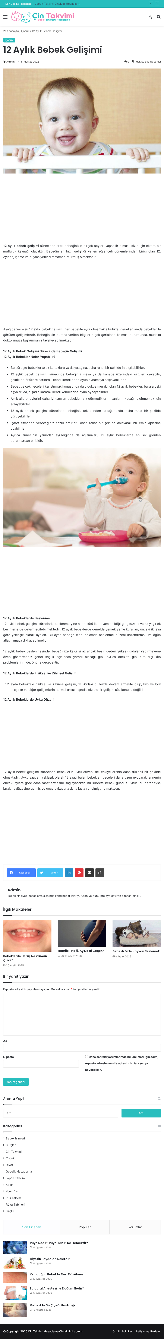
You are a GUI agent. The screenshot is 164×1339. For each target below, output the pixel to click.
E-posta (8, 1057)
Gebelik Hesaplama (19, 1171)
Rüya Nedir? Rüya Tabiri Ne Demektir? (59, 1243)
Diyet (9, 1165)
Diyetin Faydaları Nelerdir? (50, 1259)
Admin (10, 61)
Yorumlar (135, 1227)
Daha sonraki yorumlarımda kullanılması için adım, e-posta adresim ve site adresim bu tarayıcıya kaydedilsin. (121, 1063)
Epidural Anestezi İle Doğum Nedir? (57, 1288)
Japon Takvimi (15, 1178)
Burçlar (11, 1145)
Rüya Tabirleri (15, 1204)
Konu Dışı (12, 1191)
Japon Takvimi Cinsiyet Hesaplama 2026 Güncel (66, 3)
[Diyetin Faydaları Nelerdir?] (15, 1263)
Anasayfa (12, 31)
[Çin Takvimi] (43, 17)
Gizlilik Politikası (123, 1331)
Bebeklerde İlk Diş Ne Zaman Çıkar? (25, 958)
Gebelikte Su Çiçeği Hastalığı (52, 1305)
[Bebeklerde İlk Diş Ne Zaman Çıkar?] (27, 936)
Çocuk (25, 31)
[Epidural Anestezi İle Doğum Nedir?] (15, 1293)
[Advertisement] (82, 211)
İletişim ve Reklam (148, 1331)
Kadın (9, 1184)
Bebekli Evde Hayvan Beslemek (136, 951)
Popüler (85, 1227)
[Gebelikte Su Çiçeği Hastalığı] (15, 1310)
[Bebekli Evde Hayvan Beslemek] (137, 933)
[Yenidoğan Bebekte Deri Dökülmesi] (15, 1278)
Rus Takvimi (14, 1198)
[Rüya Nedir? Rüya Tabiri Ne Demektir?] (15, 1247)
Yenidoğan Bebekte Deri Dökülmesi (57, 1274)
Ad (5, 1041)
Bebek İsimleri (15, 1138)
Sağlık (10, 1211)
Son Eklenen (31, 1227)
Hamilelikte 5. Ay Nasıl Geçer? (81, 951)
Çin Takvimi (14, 1151)
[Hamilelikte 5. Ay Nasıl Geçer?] (82, 933)
